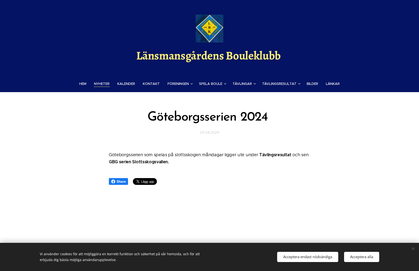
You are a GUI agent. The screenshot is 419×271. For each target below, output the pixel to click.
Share (121, 181)
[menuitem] (84, 84)
